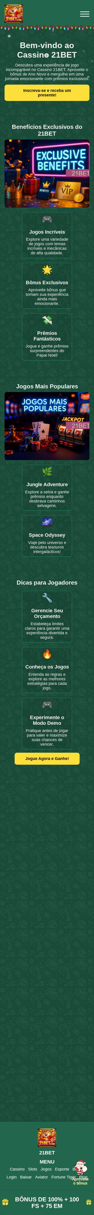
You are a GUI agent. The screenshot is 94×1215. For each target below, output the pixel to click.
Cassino (17, 1169)
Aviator (41, 1177)
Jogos (46, 1169)
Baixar (26, 1177)
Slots (32, 1169)
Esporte (62, 1169)
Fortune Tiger (63, 1177)
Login (12, 1177)
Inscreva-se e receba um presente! (47, 92)
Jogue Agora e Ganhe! (47, 758)
